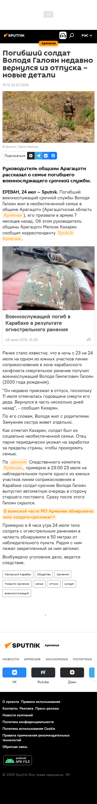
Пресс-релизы (47, 708)
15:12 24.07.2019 (15, 85)
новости (10, 659)
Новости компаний (17, 715)
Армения (63, 574)
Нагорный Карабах (18, 574)
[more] (89, 339)
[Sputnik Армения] (14, 37)
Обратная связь (14, 746)
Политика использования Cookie (28, 728)
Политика (82, 659)
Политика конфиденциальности (28, 722)
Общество (44, 574)
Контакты (10, 708)
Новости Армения (17, 584)
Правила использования (40, 701)
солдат (69, 584)
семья (39, 584)
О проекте (10, 701)
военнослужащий (17, 593)
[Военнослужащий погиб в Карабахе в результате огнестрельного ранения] (48, 278)
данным (19, 462)
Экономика (57, 659)
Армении (13, 215)
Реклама (26, 708)
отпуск (53, 584)
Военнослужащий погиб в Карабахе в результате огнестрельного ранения (37, 323)
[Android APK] (18, 760)
